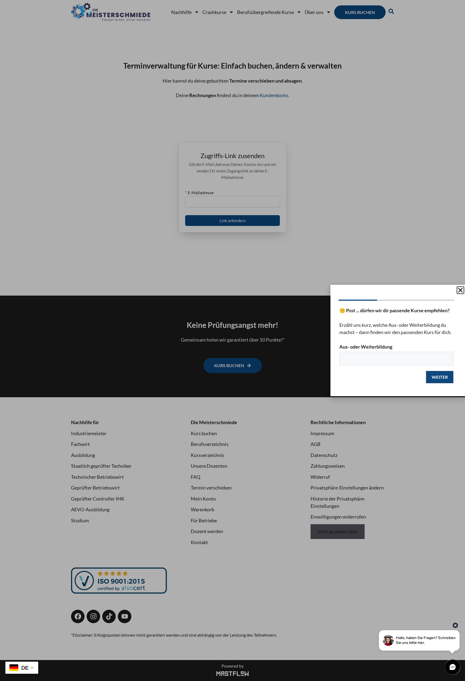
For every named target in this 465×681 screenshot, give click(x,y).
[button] (460, 290)
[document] (232, 340)
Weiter (440, 376)
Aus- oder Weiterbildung (365, 347)
